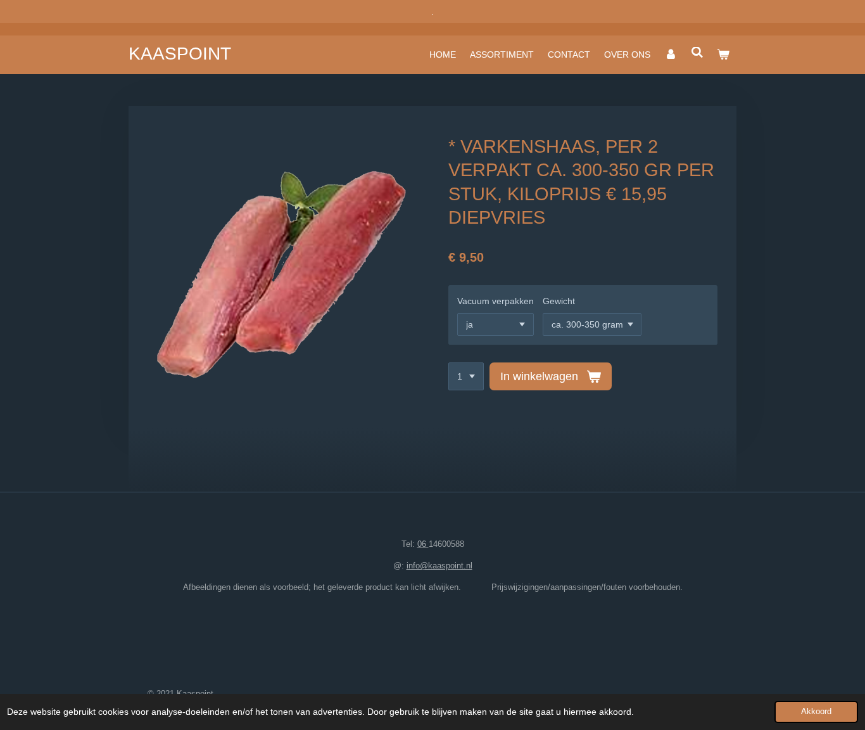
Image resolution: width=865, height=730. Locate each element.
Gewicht (559, 301)
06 (423, 544)
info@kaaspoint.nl (439, 565)
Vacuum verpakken (495, 301)
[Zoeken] (697, 52)
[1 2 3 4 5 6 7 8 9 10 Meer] (466, 376)
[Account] (670, 54)
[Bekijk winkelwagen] (723, 54)
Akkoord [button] (816, 711)
